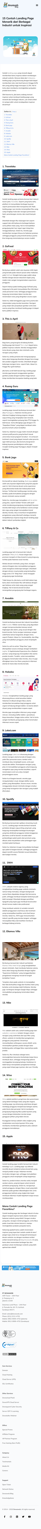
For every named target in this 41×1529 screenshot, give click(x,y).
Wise (4, 1099)
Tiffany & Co (14, 555)
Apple (11, 1166)
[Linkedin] (17, 1516)
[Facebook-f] (4, 1516)
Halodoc (5, 696)
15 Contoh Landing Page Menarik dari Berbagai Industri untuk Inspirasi (18, 22)
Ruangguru (10, 413)
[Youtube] (29, 1516)
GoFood (9, 275)
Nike (4, 1030)
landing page (12, 73)
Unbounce (31, 78)
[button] (37, 5)
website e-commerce (10, 1033)
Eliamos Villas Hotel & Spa (11, 965)
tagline (4, 651)
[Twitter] (23, 1516)
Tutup (14, 111)
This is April (24, 345)
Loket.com (16, 754)
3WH (4, 887)
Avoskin (9, 625)
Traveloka (14, 202)
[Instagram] (10, 1516)
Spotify (4, 825)
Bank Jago (28, 481)
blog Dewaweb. (26, 1240)
